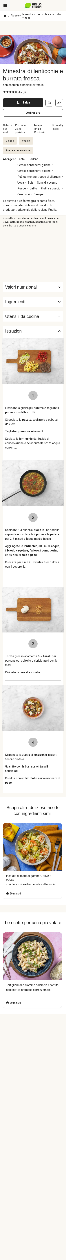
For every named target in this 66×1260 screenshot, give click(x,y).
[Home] (5, 16)
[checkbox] (4, 92)
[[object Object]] (49, 102)
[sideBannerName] (33, 255)
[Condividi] (59, 102)
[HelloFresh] (33, 5)
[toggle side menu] (5, 5)
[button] (33, 302)
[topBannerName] (33, 28)
